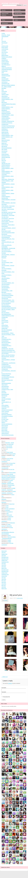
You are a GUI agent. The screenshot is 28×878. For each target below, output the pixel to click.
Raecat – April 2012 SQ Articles (8, 355)
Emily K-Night (4, 430)
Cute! (3, 72)
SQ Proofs (4, 105)
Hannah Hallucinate (6, 157)
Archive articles (20, 598)
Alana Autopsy (5, 96)
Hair (2, 403)
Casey (3, 201)
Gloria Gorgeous (5, 326)
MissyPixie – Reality (6, 35)
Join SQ (13, 478)
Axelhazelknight (5, 36)
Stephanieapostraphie (6, 383)
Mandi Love (4, 143)
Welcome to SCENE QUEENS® (8, 85)
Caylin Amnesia (5, 49)
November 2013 (5, 571)
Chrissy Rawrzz (5, 413)
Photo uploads (18, 10)
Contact (16, 20)
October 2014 (4, 560)
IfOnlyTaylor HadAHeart (6, 414)
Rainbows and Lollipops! (7, 56)
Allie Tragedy (4, 149)
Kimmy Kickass (5, 144)
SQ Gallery (4, 93)
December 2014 (5, 557)
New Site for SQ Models (7, 367)
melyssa (3, 525)
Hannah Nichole (5, 74)
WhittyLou (4, 66)
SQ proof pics (4, 141)
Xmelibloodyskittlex (6, 375)
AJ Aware (4, 397)
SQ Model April (5, 369)
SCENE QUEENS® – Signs (7, 135)
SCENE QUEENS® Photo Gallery (9, 104)
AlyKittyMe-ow (5, 129)
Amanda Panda (5, 130)
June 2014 (4, 565)
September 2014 (5, 562)
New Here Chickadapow (7, 329)
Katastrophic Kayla (5, 155)
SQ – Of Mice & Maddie (6, 86)
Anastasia (4, 77)
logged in (10, 683)
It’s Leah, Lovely (5, 419)
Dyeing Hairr (4, 281)
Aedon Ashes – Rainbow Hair (8, 179)
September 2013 (5, 574)
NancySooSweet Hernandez (8, 435)
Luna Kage (4, 50)
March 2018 (4, 551)
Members (16, 16)
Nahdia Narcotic (5, 132)
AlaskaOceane (5, 60)
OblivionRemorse (5, 133)
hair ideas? (4, 260)
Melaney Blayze (5, 55)
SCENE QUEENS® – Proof (7, 107)
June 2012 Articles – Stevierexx (8, 254)
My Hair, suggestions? (6, 303)
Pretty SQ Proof (5, 320)
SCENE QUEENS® (10, 3)
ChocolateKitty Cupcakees (7, 416)
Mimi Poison (4, 102)
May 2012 (4, 585)
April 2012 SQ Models (6, 398)
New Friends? (4, 42)
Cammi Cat (4, 408)
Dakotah (3, 400)
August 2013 (4, 576)
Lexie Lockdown (5, 405)
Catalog (9, 540)
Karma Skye (4, 256)
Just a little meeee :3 (6, 64)
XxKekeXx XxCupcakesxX (7, 409)
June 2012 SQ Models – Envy (8, 282)
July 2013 (4, 577)
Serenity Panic (5, 427)
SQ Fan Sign (4, 91)
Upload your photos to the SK (8, 127)
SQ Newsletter (5, 23)
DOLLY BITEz (4, 420)
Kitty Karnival (4, 146)
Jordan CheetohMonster (7, 67)
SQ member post (5, 63)
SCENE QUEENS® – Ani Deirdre (8, 199)
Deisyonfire (4, 392)
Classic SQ (4, 53)
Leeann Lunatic (5, 46)
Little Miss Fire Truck (6, 163)
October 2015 (4, 554)
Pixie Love (4, 160)
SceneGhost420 (5, 78)
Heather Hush (4, 71)
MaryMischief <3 (5, 331)
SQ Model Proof (5, 124)
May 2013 (4, 580)
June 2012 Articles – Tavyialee (8, 301)
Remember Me (6, 696)
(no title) (3, 33)
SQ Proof (3, 318)
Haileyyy (3, 422)
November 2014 (5, 558)
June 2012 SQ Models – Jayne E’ (9, 227)
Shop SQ (3, 10)
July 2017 (4, 552)
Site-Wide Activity (18, 13)
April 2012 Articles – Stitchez (7, 333)
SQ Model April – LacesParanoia (8, 362)
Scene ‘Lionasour (5, 411)
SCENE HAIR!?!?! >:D (6, 402)
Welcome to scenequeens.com (8, 350)
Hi (7, 449)
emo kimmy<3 (10, 511)
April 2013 (4, 582)
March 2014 (4, 568)
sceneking (5, 600)
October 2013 (4, 572)
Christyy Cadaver (5, 61)
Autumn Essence (5, 433)
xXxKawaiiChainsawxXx (7, 69)
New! (3, 89)
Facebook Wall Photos (6, 373)
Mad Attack (4, 88)
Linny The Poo (5, 52)
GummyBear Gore (5, 406)
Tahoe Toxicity (5, 384)
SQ (2, 38)
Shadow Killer (4, 328)
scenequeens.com (5, 83)
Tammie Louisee (5, 94)
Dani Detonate (5, 475)
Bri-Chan (3, 158)
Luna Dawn (4, 152)
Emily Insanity (4, 428)
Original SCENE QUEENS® (5, 14)
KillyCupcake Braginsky (7, 147)
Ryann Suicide (5, 47)
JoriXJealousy (5, 82)
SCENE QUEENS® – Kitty (7, 171)
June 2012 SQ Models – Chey (8, 300)
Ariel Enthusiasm (5, 386)
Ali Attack (3, 162)
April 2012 (4, 587)
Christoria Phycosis (6, 80)
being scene (4, 337)
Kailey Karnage (5, 425)
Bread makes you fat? (6, 231)
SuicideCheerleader (6, 75)
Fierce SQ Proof (5, 322)
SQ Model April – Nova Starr (7, 348)
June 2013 (4, 579)
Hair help (3, 229)
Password (3, 692)
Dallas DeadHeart (5, 431)
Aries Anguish (4, 151)
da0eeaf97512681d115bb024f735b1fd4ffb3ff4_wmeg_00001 (14, 307)
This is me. (4, 41)
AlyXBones (4, 58)
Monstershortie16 (5, 394)
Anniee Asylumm (5, 154)
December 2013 (5, 569)
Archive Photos (5, 325)
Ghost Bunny (4, 417)
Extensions (4, 257)
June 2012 (4, 583)
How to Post (10, 444)
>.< (2, 259)
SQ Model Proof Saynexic (7, 122)
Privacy (3, 20)
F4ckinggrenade (5, 387)
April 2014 (4, 566)
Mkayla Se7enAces (6, 140)
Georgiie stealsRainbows (7, 424)
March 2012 (4, 588)
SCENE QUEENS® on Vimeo (8, 315)
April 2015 (4, 555)
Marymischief (4, 395)
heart (3, 323)
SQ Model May (5, 317)
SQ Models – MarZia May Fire (8, 121)
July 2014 (4, 563)
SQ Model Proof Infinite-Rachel (8, 125)
